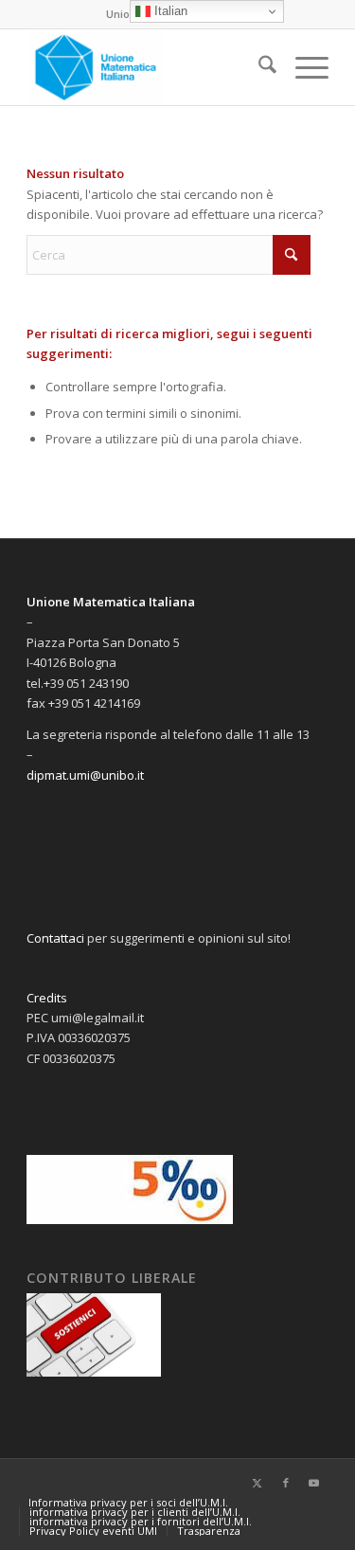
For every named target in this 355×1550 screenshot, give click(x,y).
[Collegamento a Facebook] (286, 1483)
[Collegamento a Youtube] (314, 1483)
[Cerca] (258, 67)
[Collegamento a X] (257, 1483)
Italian (169, 11)
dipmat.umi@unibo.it (85, 775)
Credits (47, 997)
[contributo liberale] (94, 1371)
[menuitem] (258, 67)
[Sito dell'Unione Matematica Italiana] (147, 67)
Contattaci (55, 937)
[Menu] (302, 67)
